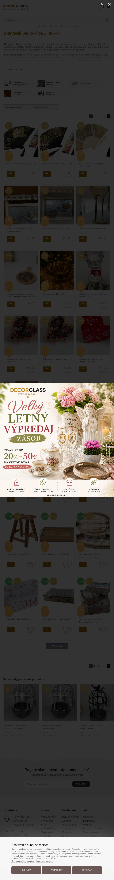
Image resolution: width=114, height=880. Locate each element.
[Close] (109, 4)
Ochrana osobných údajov (22, 861)
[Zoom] (102, 4)
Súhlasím (26, 870)
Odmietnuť (87, 870)
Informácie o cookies (45, 861)
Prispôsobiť (56, 870)
